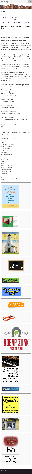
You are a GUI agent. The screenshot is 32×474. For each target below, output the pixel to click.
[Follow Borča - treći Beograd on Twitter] (2, 1)
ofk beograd (21, 178)
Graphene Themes (12, 472)
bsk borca (8, 178)
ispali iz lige (14, 178)
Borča (3, 11)
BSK (4, 178)
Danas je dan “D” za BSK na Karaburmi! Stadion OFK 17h (17, 18)
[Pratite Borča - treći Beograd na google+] (7, 1)
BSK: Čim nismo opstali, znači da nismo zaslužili (15, 22)
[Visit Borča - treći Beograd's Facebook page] (4, 1)
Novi (24, 47)
